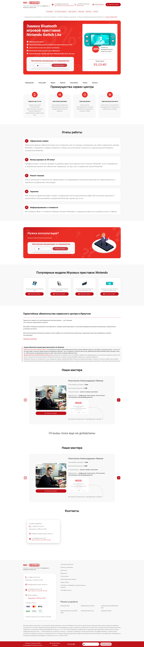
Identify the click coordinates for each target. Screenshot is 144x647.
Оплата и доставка (67, 567)
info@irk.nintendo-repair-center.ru (42, 533)
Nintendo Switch (106, 611)
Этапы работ (42, 82)
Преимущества (29, 82)
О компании (49, 11)
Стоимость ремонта (67, 564)
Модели (53, 82)
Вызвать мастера (52, 413)
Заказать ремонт (35, 294)
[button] (118, 400)
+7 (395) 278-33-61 (83, 4)
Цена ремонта (72, 11)
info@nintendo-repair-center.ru (37, 584)
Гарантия (62, 82)
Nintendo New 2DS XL (88, 606)
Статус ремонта (99, 4)
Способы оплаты (66, 590)
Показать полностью (30, 339)
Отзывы (95, 11)
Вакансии (81, 11)
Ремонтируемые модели (68, 579)
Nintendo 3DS (65, 606)
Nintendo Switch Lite (87, 611)
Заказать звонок (114, 4)
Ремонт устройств (61, 11)
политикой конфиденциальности (62, 68)
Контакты (88, 11)
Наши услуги (65, 582)
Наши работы (74, 82)
